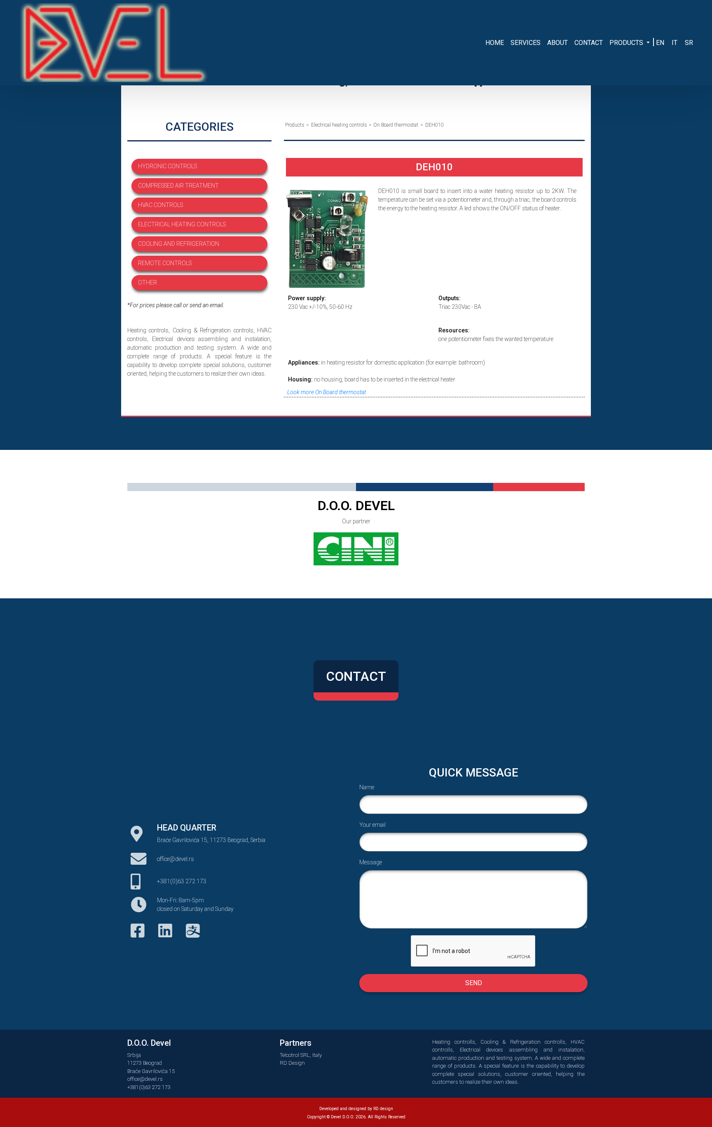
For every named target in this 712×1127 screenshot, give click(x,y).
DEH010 (434, 125)
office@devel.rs (175, 859)
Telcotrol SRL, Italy (301, 1055)
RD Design (292, 1063)
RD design (383, 1108)
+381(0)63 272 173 (181, 881)
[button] (629, 43)
